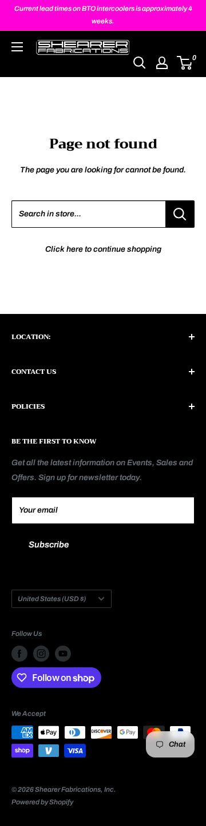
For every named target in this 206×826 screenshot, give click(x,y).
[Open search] (139, 63)
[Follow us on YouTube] (63, 654)
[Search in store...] (180, 214)
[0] (185, 63)
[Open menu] (17, 46)
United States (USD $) (52, 598)
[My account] (162, 63)
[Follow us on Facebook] (19, 654)
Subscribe (49, 544)
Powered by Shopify (42, 802)
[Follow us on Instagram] (41, 654)
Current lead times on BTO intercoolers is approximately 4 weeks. (103, 15)
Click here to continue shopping (103, 249)
